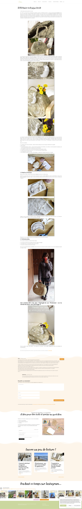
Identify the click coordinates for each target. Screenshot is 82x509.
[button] (80, 497)
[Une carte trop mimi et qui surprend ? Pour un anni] (78, 494)
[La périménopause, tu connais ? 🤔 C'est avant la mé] (53, 494)
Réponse (61, 359)
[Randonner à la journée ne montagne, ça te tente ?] (12, 494)
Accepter (63, 505)
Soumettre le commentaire (58, 400)
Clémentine (24, 374)
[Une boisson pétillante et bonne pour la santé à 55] (70, 494)
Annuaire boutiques (56, 1)
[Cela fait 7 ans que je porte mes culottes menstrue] (62, 494)
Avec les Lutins (44, 1)
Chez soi (35, 1)
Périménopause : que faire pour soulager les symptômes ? (40, 464)
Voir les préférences (77, 505)
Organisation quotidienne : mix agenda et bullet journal (56, 465)
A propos (49, 1)
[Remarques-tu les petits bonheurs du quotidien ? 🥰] (4, 494)
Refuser (70, 505)
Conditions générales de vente (45, 505)
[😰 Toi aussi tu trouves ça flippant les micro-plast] (37, 494)
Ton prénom (21, 430)
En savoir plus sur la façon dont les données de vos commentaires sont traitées (44, 404)
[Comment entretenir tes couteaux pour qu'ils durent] (45, 494)
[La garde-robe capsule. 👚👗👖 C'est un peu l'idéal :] (29, 494)
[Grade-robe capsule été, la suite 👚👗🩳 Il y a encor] (20, 494)
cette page (50, 350)
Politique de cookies (67, 507)
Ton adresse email (21, 434)
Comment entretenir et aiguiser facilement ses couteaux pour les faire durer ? (24, 466)
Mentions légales (73, 507)
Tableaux (61, 1)
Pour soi (39, 1)
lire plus (20, 473)
